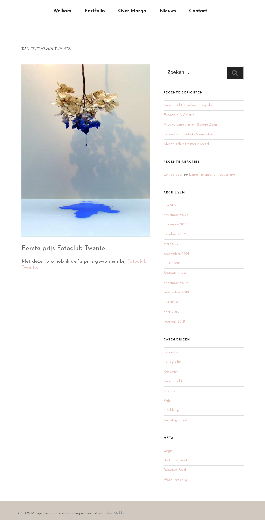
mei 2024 (171, 205)
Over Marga (132, 11)
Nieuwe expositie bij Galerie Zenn (190, 125)
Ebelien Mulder (113, 513)
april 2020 (172, 263)
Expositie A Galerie (179, 115)
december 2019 (176, 283)
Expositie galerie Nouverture (212, 175)
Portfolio (95, 11)
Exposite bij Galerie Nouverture (189, 134)
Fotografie (172, 362)
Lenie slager (173, 175)
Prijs (167, 401)
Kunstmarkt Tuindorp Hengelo (188, 105)
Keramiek (171, 372)
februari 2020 (175, 273)
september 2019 (176, 293)
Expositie (171, 352)
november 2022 (176, 225)
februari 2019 (174, 322)
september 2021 (176, 254)
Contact (198, 11)
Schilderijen (172, 410)
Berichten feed (175, 460)
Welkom (62, 11)
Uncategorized (175, 420)
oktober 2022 (175, 234)
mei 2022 (171, 244)
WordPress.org (175, 480)
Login (168, 451)
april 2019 (171, 312)
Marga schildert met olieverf (186, 144)
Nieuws (168, 11)
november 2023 (176, 215)
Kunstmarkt (173, 381)
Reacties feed (175, 470)
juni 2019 (171, 302)
